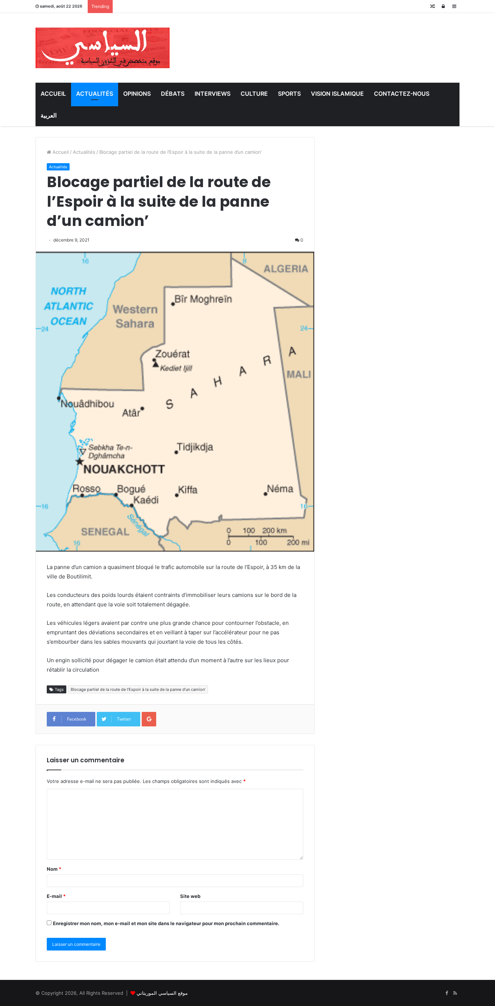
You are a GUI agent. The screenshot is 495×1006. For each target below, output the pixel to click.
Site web (190, 896)
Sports (289, 93)
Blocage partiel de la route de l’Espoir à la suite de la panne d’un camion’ (138, 689)
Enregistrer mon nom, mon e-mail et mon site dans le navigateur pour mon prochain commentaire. (166, 923)
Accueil (53, 93)
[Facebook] (446, 993)
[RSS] (455, 993)
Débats (172, 93)
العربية (49, 115)
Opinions (137, 93)
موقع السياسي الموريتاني (162, 993)
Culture (254, 93)
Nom (54, 869)
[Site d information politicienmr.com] (103, 48)
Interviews (212, 93)
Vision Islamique (337, 93)
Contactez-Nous (401, 93)
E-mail (56, 896)
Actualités (94, 93)
